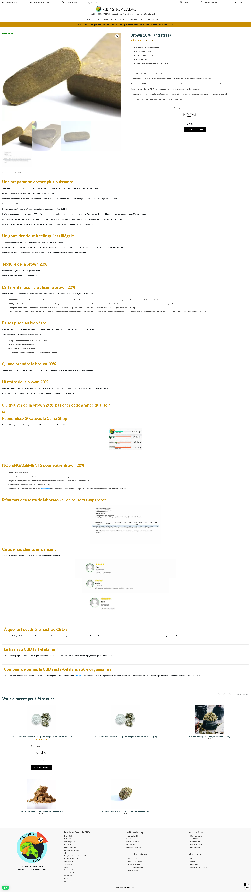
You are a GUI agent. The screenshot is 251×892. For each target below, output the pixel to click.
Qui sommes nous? (12, 2)
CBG (66, 853)
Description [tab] (6, 173)
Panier (241, 2)
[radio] (185, 114)
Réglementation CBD (133, 847)
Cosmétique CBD (70, 842)
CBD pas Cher (69, 861)
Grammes (177, 108)
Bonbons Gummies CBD (72, 850)
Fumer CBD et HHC (133, 842)
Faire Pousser (131, 839)
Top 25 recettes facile (135, 867)
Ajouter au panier (195, 129)
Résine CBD (68, 844)
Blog (186, 2)
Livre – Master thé (134, 864)
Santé (66, 867)
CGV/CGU (194, 839)
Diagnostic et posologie (41, 2)
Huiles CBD (68, 839)
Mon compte (194, 859)
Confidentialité (195, 842)
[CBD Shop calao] (3, 2)
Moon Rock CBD (70, 847)
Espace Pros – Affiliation (198, 867)
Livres (66, 878)
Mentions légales (196, 836)
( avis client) (147, 40)
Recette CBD (130, 844)
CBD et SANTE (133, 859)
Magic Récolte (133, 870)
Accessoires (68, 875)
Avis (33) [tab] (18, 173)
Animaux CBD (69, 873)
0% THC (67, 881)
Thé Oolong (68, 864)
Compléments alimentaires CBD (75, 856)
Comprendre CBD (132, 836)
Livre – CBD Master (135, 862)
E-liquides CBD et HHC (72, 858)
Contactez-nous (72, 2)
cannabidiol (45, 488)
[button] (117, 36)
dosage (78, 675)
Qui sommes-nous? (196, 844)
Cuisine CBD (68, 870)
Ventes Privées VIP (211, 2)
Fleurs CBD (68, 836)
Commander (194, 864)
